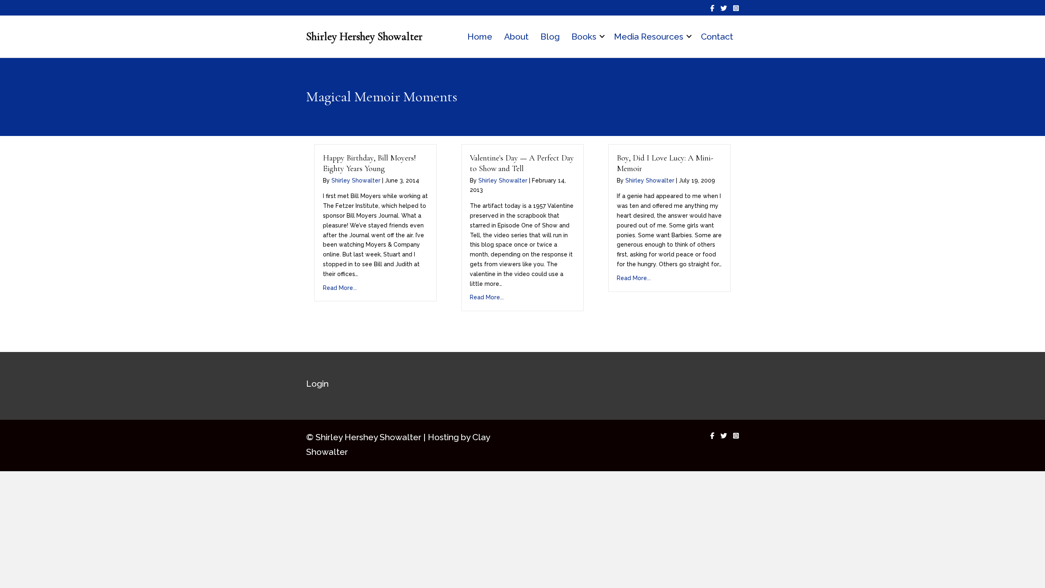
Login (317, 384)
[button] (602, 37)
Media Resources (648, 36)
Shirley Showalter (355, 180)
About (516, 36)
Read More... (340, 288)
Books (583, 36)
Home (479, 36)
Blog (550, 36)
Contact (717, 36)
